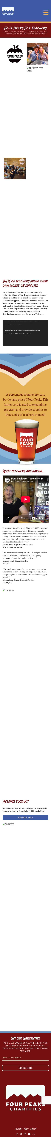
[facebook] (17, 1134)
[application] (26, 333)
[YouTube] (29, 1134)
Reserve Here (25, 817)
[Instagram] (25, 1134)
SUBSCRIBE (26, 1068)
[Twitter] (21, 1134)
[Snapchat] (34, 1134)
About (33, 1129)
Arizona (18, 1129)
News (26, 1129)
